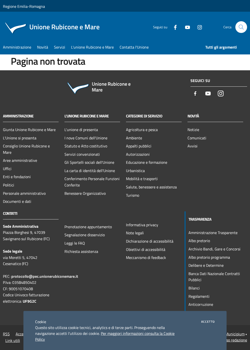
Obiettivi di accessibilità (145, 249)
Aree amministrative (20, 160)
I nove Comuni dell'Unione (85, 138)
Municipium (235, 334)
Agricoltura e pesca (142, 130)
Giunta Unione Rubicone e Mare (29, 130)
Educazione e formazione (146, 162)
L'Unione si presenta (19, 138)
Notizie (193, 130)
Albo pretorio (199, 241)
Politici (8, 185)
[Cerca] (241, 27)
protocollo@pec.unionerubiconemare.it (44, 276)
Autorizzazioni (138, 154)
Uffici (7, 169)
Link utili (12, 340)
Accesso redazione (232, 340)
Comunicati (197, 138)
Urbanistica (135, 171)
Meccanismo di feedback (146, 257)
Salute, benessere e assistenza (151, 187)
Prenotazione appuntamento (88, 227)
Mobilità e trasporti (142, 179)
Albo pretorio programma (209, 257)
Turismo (132, 195)
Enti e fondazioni (17, 177)
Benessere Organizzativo (85, 193)
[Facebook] (173, 27)
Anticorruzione (200, 304)
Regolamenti (198, 296)
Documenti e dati (17, 201)
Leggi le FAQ (74, 243)
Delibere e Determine (206, 265)
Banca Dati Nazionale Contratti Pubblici (214, 277)
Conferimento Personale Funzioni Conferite (92, 182)
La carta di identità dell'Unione (89, 171)
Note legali (135, 233)
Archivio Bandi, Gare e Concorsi (214, 249)
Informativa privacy (142, 225)
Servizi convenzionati (82, 154)
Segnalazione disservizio (84, 235)
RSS (6, 334)
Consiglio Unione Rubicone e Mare (26, 149)
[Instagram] (198, 27)
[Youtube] (185, 27)
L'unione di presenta (81, 130)
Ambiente (134, 138)
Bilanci (194, 288)
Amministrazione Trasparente (213, 233)
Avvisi (193, 146)
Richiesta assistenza (81, 251)
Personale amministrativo (24, 193)
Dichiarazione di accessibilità (149, 241)
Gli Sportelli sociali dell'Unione (89, 162)
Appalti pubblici (138, 146)
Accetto (208, 321)
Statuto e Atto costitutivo (85, 146)
